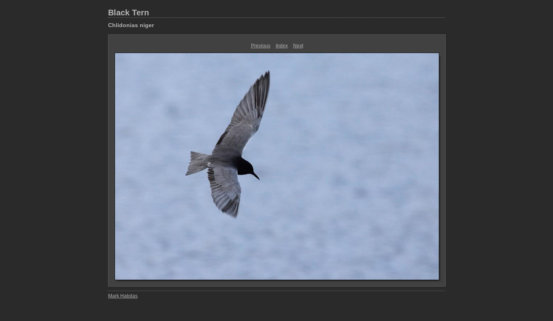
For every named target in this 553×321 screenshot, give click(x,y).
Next (298, 46)
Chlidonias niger (131, 25)
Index (282, 46)
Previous (260, 46)
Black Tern (128, 12)
